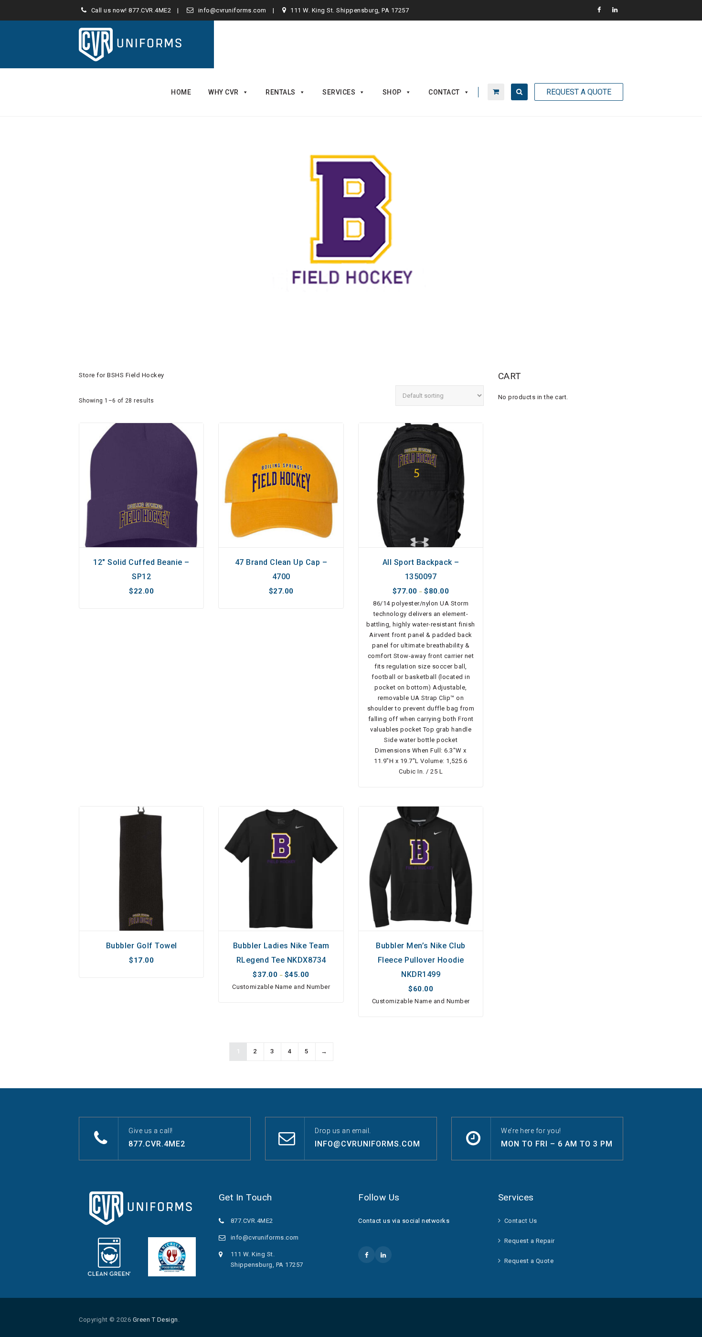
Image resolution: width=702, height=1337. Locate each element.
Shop (392, 92)
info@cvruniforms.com (232, 10)
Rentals (281, 92)
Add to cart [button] (141, 924)
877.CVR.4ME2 (149, 10)
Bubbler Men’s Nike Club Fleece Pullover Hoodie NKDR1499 (421, 960)
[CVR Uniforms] (131, 44)
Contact (444, 92)
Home (181, 92)
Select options (142, 536)
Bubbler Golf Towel (141, 945)
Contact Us (520, 1220)
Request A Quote (578, 91)
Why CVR (223, 92)
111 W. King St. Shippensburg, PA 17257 (349, 10)
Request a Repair (529, 1240)
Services (338, 92)
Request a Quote (529, 1260)
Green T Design (155, 1319)
